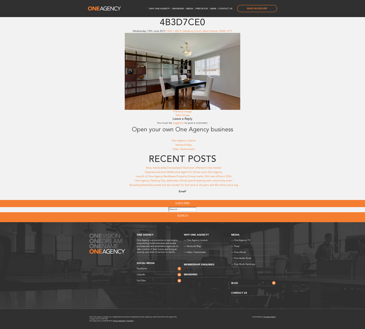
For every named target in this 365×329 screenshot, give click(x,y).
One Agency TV (240, 240)
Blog (234, 283)
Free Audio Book (241, 258)
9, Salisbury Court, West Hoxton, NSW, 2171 (206, 31)
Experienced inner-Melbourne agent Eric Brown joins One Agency (183, 172)
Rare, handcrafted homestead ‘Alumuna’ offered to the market (183, 167)
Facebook (142, 268)
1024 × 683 (172, 31)
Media (189, 8)
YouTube (141, 280)
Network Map (184, 144)
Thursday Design (270, 317)
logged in (178, 122)
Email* (182, 191)
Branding (178, 8)
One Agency (104, 8)
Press (235, 246)
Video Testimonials (184, 149)
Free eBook (238, 252)
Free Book (201, 8)
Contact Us (225, 8)
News (213, 8)
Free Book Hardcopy (243, 264)
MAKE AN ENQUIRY (257, 8)
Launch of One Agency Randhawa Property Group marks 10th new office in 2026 (184, 176)
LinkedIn (141, 274)
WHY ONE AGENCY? (159, 8)
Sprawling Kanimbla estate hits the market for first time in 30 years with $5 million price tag (183, 185)
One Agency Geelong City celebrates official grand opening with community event (183, 180)
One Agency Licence (183, 140)
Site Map (130, 321)
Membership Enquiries (199, 264)
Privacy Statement (119, 321)
